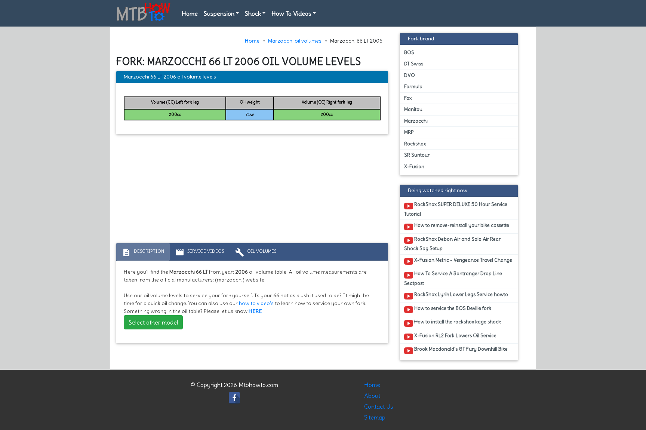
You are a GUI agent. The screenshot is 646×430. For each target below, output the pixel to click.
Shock (253, 13)
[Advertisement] (252, 190)
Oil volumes (255, 252)
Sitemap (374, 417)
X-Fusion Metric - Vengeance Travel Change (462, 260)
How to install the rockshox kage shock (457, 322)
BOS (409, 52)
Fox (408, 98)
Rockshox (415, 144)
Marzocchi (416, 121)
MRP (408, 132)
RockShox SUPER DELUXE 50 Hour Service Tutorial (455, 209)
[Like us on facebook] (234, 395)
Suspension (219, 13)
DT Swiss (413, 64)
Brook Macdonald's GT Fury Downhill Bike (460, 349)
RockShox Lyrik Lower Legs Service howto (460, 294)
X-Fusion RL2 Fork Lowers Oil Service (454, 335)
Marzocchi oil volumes (295, 40)
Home (190, 13)
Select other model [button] (153, 322)
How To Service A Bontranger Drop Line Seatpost (453, 278)
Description (143, 252)
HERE (255, 311)
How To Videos (291, 13)
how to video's (256, 303)
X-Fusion (414, 166)
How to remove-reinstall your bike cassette (461, 225)
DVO (409, 75)
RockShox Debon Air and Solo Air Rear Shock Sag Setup (452, 244)
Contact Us (378, 406)
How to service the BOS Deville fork (452, 308)
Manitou (413, 109)
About (372, 395)
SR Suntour (417, 155)
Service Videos (199, 252)
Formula (413, 86)
